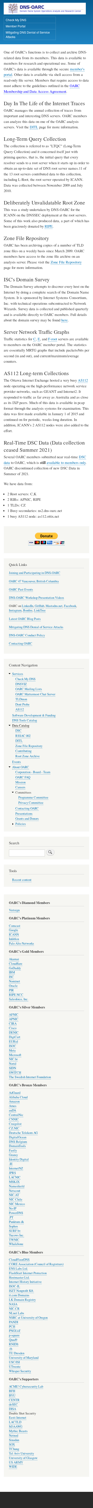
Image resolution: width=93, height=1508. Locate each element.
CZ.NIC (14, 1128)
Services (17, 674)
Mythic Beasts (18, 1431)
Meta (12, 1050)
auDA (12, 1110)
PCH (12, 1326)
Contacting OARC (20, 643)
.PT (11, 1217)
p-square (14, 1335)
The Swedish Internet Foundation (30, 1077)
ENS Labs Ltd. (18, 1268)
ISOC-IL (14, 1286)
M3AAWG (15, 1426)
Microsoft (15, 1055)
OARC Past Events (21, 589)
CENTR (14, 1400)
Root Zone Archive (27, 756)
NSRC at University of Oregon (28, 1317)
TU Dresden (16, 1353)
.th (10, 1349)
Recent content (21, 880)
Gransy (13, 1155)
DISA (12, 1409)
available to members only (66, 462)
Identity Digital (19, 1159)
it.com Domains (19, 1295)
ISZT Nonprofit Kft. (21, 1291)
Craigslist (15, 1124)
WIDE (13, 1466)
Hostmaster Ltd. (19, 1277)
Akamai (14, 959)
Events (16, 762)
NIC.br (13, 1059)
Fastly (13, 1150)
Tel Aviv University (21, 1453)
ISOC (12, 1046)
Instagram (15, 610)
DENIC (14, 1032)
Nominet (14, 981)
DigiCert (14, 1037)
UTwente (15, 1366)
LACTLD (15, 1422)
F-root (52, 338)
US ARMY (16, 1462)
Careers (20, 787)
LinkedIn (27, 606)
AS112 (83, 380)
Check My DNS (16, 20)
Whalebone (16, 1244)
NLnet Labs (16, 1313)
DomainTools (17, 1146)
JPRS (12, 1173)
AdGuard (14, 1093)
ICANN (14, 934)
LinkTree (40, 610)
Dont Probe (22, 704)
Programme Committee (33, 797)
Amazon (14, 1101)
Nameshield (16, 1186)
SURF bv (15, 1231)
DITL (34, 126)
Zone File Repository (66, 261)
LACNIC (15, 1177)
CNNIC (14, 1119)
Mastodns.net (54, 606)
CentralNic (16, 1115)
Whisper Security (20, 1371)
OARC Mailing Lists (28, 689)
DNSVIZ (21, 684)
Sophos (13, 1226)
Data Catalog (20, 725)
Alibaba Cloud (18, 1097)
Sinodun (14, 1440)
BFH (12, 1391)
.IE (11, 1164)
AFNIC (13, 1014)
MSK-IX (14, 1182)
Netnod (13, 1435)
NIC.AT (14, 1195)
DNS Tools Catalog (24, 720)
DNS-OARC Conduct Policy (27, 635)
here (64, 319)
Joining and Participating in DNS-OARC (34, 573)
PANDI (13, 1322)
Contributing (23, 751)
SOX (12, 1444)
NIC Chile (15, 1199)
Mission (20, 782)
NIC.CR (14, 1309)
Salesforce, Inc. (18, 999)
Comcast (14, 926)
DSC (18, 730)
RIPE (49, 226)
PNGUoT (15, 1331)
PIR (11, 990)
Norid (12, 1063)
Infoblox (14, 939)
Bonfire (27, 610)
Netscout (14, 1191)
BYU (12, 1395)
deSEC (13, 1404)
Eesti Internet (17, 1417)
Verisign (14, 910)
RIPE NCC (16, 995)
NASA (13, 1304)
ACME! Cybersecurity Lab (26, 1386)
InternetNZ (16, 1168)
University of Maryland (23, 1358)
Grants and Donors (27, 818)
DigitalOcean (17, 1137)
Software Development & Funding (34, 715)
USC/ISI (14, 1362)
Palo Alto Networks (21, 943)
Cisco (12, 1028)
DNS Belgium (18, 1142)
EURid (13, 1041)
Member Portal (16, 26)
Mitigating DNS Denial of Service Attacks (28, 34)
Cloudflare (15, 963)
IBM (12, 972)
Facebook (70, 606)
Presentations (23, 813)
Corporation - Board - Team (32, 772)
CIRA (13, 1023)
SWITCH (15, 1072)
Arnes (12, 1106)
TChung (14, 1449)
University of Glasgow (23, 1458)
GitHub (39, 606)
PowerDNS (16, 1213)
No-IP (12, 1208)
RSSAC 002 (23, 736)
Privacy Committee (30, 803)
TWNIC (14, 1240)
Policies (20, 824)
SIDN (12, 1068)
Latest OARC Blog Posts (25, 619)
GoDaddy (15, 968)
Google (13, 930)
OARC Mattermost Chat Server (35, 694)
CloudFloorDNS (19, 1259)
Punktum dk (16, 1222)
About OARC (20, 767)
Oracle (13, 986)
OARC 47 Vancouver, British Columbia (34, 581)
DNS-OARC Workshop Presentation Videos (36, 598)
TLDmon (21, 699)
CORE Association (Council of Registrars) (36, 1264)
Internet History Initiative (25, 1282)
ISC (11, 977)
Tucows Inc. (16, 1235)
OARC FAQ (22, 777)
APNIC (13, 1019)
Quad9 (13, 1340)
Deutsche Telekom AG (23, 1133)
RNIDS (13, 1344)
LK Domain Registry (22, 1300)
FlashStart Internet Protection (28, 1273)
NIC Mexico (17, 1204)
